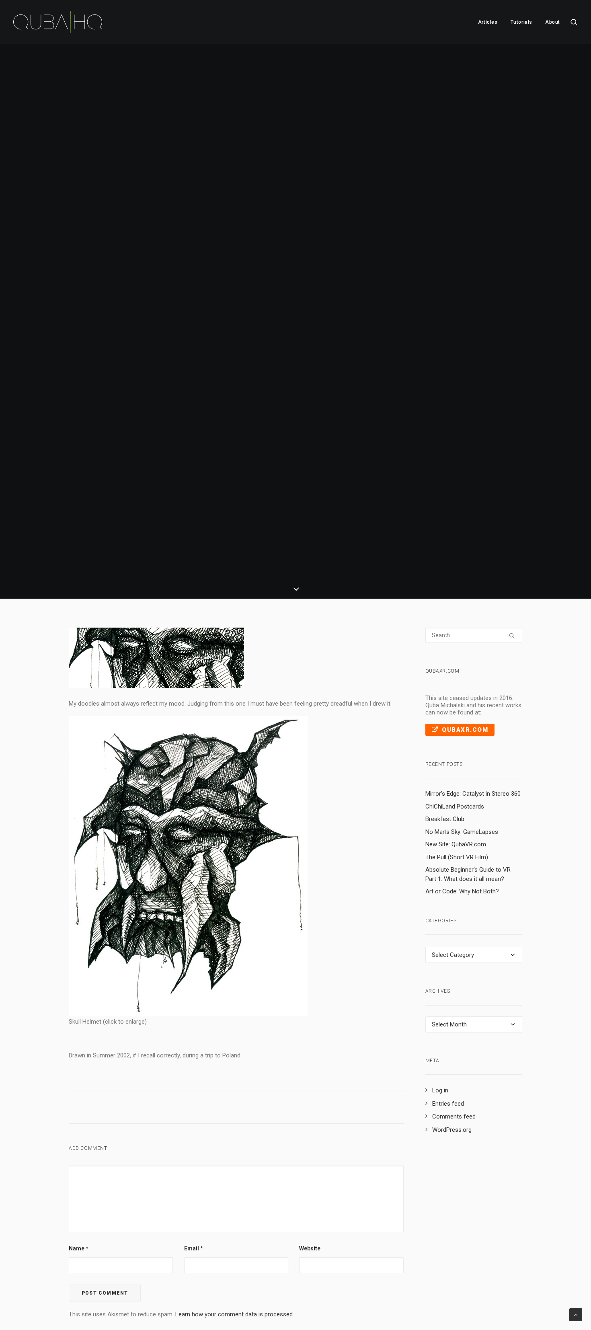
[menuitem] (487, 22)
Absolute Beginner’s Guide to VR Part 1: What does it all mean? (468, 874)
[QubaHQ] (57, 22)
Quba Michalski (360, 342)
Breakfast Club (444, 819)
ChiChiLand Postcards (454, 806)
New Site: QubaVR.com (455, 844)
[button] (574, 22)
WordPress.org (452, 1129)
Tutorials (521, 22)
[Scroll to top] (575, 1314)
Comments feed (454, 1116)
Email (193, 1248)
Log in (440, 1090)
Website (309, 1248)
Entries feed (448, 1103)
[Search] (474, 635)
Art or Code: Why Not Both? (462, 891)
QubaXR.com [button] (465, 729)
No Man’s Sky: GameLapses (461, 831)
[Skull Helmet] (188, 1014)
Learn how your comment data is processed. (234, 1314)
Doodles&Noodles (292, 342)
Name (78, 1248)
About (552, 22)
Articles (488, 22)
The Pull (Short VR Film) (456, 857)
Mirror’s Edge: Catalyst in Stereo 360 (473, 793)
